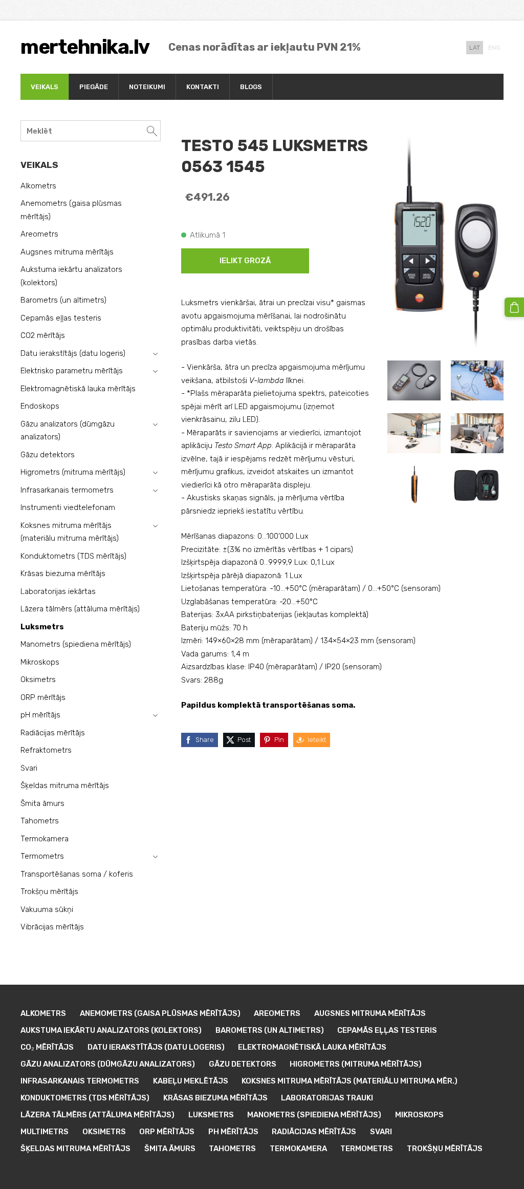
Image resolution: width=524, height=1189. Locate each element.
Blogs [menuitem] (251, 87)
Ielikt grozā (245, 260)
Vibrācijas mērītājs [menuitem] (52, 926)
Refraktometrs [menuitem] (46, 750)
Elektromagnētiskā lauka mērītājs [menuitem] (78, 388)
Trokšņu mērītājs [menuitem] (49, 891)
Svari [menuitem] (28, 768)
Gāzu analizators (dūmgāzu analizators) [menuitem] (67, 430)
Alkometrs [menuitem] (38, 185)
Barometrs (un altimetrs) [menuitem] (63, 300)
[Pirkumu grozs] (514, 307)
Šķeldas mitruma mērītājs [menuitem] (64, 785)
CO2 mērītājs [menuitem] (42, 335)
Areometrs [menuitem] (39, 234)
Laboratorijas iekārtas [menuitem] (58, 591)
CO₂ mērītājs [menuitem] (47, 1047)
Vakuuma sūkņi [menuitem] (46, 909)
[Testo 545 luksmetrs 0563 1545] (413, 380)
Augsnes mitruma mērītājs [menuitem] (67, 252)
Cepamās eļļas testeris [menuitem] (60, 318)
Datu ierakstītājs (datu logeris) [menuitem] (72, 353)
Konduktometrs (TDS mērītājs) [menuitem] (73, 556)
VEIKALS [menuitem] (44, 87)
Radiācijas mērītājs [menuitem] (52, 732)
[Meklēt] (152, 131)
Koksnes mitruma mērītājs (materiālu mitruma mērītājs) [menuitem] (69, 532)
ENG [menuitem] (494, 47)
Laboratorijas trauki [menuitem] (327, 1097)
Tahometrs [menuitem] (39, 820)
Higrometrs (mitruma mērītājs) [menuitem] (72, 472)
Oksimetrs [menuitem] (38, 679)
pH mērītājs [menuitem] (40, 714)
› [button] (155, 353)
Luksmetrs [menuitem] (42, 626)
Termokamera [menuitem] (44, 838)
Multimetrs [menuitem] (44, 1131)
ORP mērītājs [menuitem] (43, 697)
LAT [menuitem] (474, 47)
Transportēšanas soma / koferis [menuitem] (76, 874)
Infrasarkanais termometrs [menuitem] (67, 490)
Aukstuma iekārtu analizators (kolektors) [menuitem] (71, 276)
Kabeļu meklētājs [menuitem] (190, 1081)
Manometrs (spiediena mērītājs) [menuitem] (75, 644)
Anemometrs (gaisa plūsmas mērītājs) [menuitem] (71, 210)
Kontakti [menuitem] (202, 87)
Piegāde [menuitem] (93, 87)
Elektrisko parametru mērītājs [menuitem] (71, 370)
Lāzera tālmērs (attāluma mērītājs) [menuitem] (80, 608)
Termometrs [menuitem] (42, 856)
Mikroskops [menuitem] (39, 662)
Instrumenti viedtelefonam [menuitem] (67, 507)
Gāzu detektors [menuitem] (47, 454)
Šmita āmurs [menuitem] (42, 803)
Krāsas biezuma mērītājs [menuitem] (62, 573)
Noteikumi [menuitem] (147, 87)
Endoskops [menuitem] (39, 406)
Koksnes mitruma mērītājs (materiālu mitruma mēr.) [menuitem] (349, 1081)
